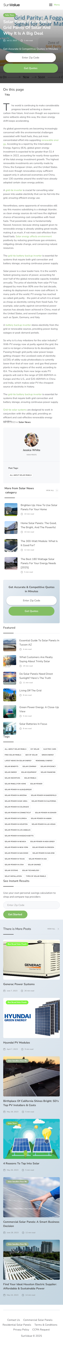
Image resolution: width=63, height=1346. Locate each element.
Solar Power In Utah (14, 865)
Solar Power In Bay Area (16, 801)
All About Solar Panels (21, 475)
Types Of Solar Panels (36, 876)
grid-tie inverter (14, 190)
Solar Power (36, 784)
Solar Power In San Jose (43, 853)
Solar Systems (11, 870)
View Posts (31, 455)
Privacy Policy (21, 1329)
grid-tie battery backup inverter (25, 255)
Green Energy (48, 755)
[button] (54, 5)
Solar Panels (30, 778)
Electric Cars (49, 749)
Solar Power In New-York (16, 847)
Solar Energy (11, 772)
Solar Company (29, 766)
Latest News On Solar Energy (18, 761)
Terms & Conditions (45, 1325)
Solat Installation (13, 876)
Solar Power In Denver (45, 813)
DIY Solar (35, 749)
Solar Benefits (11, 766)
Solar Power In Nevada (15, 841)
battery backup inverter (18, 325)
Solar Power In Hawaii (41, 818)
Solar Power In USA (38, 859)
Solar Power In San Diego (16, 853)
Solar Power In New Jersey (42, 841)
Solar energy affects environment (34, 236)
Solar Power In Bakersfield (44, 795)
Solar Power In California (44, 801)
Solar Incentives (12, 778)
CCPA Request (41, 1329)
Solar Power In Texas (15, 859)
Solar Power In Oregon (43, 847)
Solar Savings (34, 865)
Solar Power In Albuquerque (18, 789)
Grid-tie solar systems (15, 409)
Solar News (9, 15)
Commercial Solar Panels (37, 1320)
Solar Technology (30, 870)
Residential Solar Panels (17, 1325)
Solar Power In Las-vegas (43, 824)
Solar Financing (48, 772)
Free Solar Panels (13, 755)
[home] (11, 5)
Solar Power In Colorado (17, 807)
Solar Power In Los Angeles (17, 830)
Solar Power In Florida (16, 818)
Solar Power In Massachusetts (19, 836)
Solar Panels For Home (15, 784)
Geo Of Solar (31, 755)
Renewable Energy (44, 761)
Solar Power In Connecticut (18, 813)
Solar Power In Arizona (16, 795)
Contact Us (13, 1320)
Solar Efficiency (48, 766)
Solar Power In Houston (16, 824)
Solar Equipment (29, 772)
